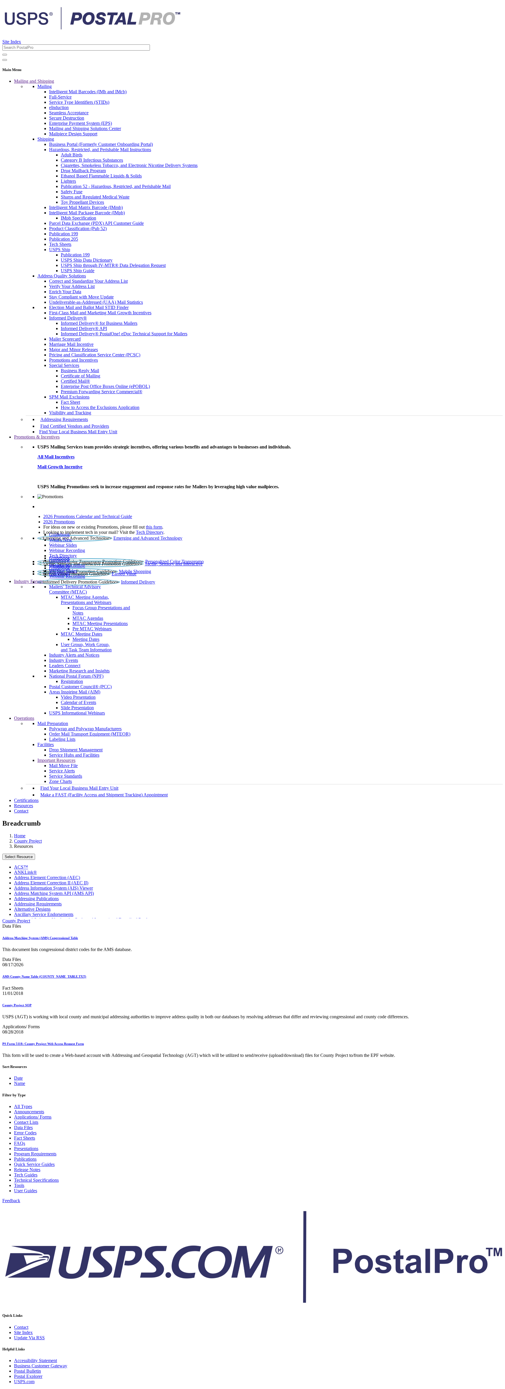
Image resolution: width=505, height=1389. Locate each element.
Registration (72, 681)
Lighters (68, 181)
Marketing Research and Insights (79, 670)
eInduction (59, 107)
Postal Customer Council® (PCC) (80, 686)
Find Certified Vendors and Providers (74, 426)
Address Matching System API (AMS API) (54, 893)
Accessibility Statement (35, 1360)
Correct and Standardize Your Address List (88, 281)
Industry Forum (28, 581)
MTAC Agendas (87, 618)
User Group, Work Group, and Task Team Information (86, 647)
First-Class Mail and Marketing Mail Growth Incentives (100, 312)
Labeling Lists (62, 739)
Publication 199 (63, 233)
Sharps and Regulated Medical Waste (95, 196)
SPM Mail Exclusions (69, 396)
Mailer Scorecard (65, 339)
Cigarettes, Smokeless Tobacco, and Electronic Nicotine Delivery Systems (129, 165)
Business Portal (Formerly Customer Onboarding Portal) (101, 144)
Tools (19, 1185)
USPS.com (24, 1381)
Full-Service (60, 96)
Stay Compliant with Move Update (81, 296)
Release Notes (27, 1169)
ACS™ (21, 867)
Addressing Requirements (64, 419)
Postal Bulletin (27, 1371)
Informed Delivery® (68, 317)
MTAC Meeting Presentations (100, 623)
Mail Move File (63, 765)
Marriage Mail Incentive (71, 344)
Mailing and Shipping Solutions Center (85, 128)
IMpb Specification (78, 217)
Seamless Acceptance (69, 112)
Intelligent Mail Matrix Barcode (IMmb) (86, 207)
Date (18, 1078)
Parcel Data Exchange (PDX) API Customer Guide (96, 223)
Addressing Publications (36, 898)
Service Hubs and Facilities (74, 755)
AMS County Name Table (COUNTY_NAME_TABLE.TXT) (44, 976)
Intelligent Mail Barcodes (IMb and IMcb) (88, 91)
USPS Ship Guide (77, 270)
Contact (21, 810)
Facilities (45, 744)
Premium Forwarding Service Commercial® (101, 391)
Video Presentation (78, 697)
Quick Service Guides (34, 1164)
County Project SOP (17, 1005)
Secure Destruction (66, 117)
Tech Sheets (60, 244)
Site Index (11, 41)
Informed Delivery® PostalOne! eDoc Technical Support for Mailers (124, 333)
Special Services (64, 365)
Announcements (29, 1111)
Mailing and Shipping (34, 81)
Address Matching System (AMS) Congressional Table (40, 938)
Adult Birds (71, 154)
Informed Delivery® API (84, 328)
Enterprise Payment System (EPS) (80, 123)
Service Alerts (62, 770)
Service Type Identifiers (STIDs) (79, 102)
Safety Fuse (71, 191)
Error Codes (25, 1132)
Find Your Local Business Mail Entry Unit (78, 431)
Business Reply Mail (80, 370)
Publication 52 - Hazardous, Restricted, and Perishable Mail (116, 186)
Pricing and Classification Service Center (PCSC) (94, 354)
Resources (23, 805)
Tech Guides (25, 1174)
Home (19, 835)
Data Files (23, 1127)
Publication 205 (63, 239)
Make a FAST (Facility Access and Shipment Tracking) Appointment (104, 794)
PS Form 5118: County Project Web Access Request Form (43, 1043)
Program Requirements (35, 1153)
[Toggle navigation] (4, 60)
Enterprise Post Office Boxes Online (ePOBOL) (105, 386)
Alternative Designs (32, 909)
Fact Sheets (24, 1138)
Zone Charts (60, 781)
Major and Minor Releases (73, 349)
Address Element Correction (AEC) (47, 877)
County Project (28, 840)
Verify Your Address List (72, 286)
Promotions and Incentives (73, 360)
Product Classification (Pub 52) (78, 228)
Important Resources (56, 760)
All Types (23, 1106)
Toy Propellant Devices (82, 202)
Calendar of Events (78, 702)
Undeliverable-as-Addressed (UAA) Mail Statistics (96, 302)
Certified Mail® (75, 381)
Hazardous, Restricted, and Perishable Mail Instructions (100, 149)
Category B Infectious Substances (92, 160)
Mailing (44, 86)
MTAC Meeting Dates (81, 633)
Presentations (26, 1148)
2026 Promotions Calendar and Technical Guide (87, 516)
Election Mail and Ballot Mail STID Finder (89, 307)
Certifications (26, 800)
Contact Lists (26, 1122)
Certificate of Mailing (80, 375)
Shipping (45, 139)
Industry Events (63, 660)
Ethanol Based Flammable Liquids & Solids (101, 175)
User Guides (25, 1190)
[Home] (92, 27)
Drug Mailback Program (83, 170)
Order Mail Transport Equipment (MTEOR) (89, 733)
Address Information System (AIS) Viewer (53, 888)
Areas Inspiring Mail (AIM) (74, 691)
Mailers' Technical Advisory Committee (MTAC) (75, 589)
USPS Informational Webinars (77, 712)
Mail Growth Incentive (59, 466)
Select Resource (19, 857)
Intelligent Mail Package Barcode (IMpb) (87, 212)
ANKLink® (25, 872)
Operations (24, 718)
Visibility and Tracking (70, 412)
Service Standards (65, 776)
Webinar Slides (63, 545)
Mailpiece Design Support (73, 133)
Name (19, 1083)
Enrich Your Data (65, 291)
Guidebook (59, 534)
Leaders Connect (64, 665)
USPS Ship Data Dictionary (87, 260)
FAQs (19, 1143)
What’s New (60, 539)
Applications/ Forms (32, 1116)
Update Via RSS (29, 1337)
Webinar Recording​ (67, 550)
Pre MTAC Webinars (92, 628)
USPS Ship (59, 249)
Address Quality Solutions (61, 275)
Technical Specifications (36, 1180)
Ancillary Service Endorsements (43, 914)
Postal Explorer (28, 1376)
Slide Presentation (77, 707)
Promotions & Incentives (37, 436)
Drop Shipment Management (76, 749)
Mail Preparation (52, 723)
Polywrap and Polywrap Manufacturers (85, 728)
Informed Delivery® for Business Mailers (99, 323)
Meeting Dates (85, 639)
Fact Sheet (70, 402)
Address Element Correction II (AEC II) (51, 882)
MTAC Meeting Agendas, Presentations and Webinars (86, 600)
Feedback (11, 1200)
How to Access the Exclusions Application (100, 407)
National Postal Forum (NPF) (76, 676)
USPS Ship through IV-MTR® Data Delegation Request (113, 265)
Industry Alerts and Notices (74, 655)
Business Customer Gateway (40, 1365)
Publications (25, 1159)
